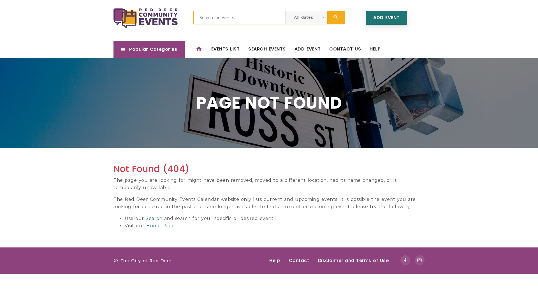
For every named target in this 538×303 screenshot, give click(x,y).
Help (375, 49)
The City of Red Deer (145, 261)
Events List (225, 49)
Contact (299, 260)
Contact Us (345, 49)
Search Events (267, 49)
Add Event (386, 17)
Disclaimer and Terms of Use (353, 260)
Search (154, 218)
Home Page (160, 225)
